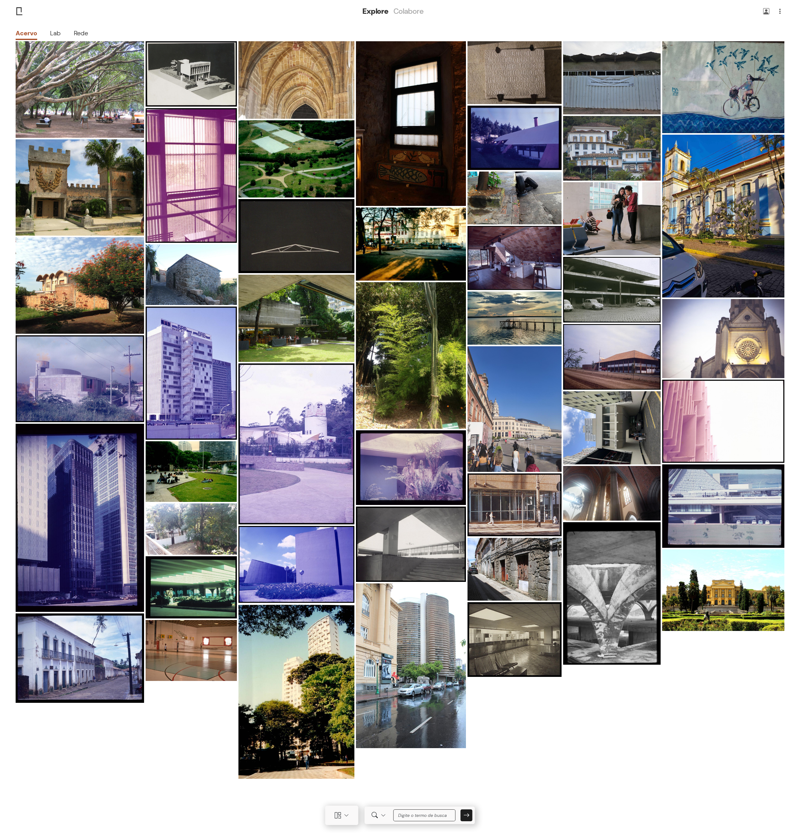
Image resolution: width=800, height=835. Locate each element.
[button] (766, 11)
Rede (81, 33)
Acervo (26, 33)
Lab (55, 33)
